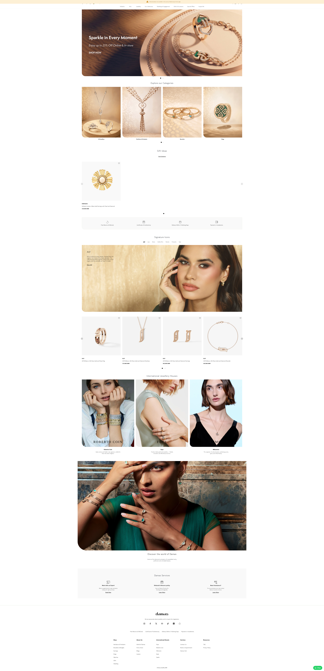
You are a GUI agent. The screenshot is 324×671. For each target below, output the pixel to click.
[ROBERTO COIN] (108, 446)
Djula (157, 654)
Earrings (115, 651)
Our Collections (149, 7)
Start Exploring (162, 156)
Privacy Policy (207, 648)
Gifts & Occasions (178, 7)
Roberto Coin (108, 449)
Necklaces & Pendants (141, 139)
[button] (119, 164)
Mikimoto (158, 651)
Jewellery (138, 7)
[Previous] (82, 339)
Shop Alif (89, 265)
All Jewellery (101, 139)
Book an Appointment (186, 648)
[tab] (160, 78)
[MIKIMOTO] (216, 446)
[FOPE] (162, 446)
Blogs (138, 651)
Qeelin (158, 657)
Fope (162, 449)
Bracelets (182, 139)
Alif (83, 359)
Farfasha (122, 7)
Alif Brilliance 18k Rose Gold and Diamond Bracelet (216, 361)
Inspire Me (201, 7)
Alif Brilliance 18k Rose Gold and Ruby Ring (93, 361)
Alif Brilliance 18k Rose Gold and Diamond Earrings (176, 361)
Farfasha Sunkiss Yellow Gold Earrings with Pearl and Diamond (98, 206)
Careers (138, 654)
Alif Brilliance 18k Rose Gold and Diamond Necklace (136, 361)
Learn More (162, 592)
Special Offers (191, 7)
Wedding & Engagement (163, 7)
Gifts (114, 661)
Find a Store (140, 648)
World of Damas (141, 644)
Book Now (108, 592)
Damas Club (183, 651)
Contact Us (183, 644)
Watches (115, 657)
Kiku (130, 7)
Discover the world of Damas (162, 554)
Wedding (115, 664)
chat (319, 667)
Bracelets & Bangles (118, 648)
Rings (222, 139)
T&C (204, 644)
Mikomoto (216, 449)
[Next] (242, 339)
